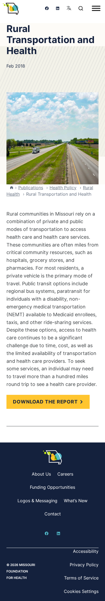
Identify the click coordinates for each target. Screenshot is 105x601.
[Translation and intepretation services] (69, 8)
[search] (80, 8)
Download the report (45, 402)
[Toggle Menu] (96, 8)
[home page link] (11, 8)
